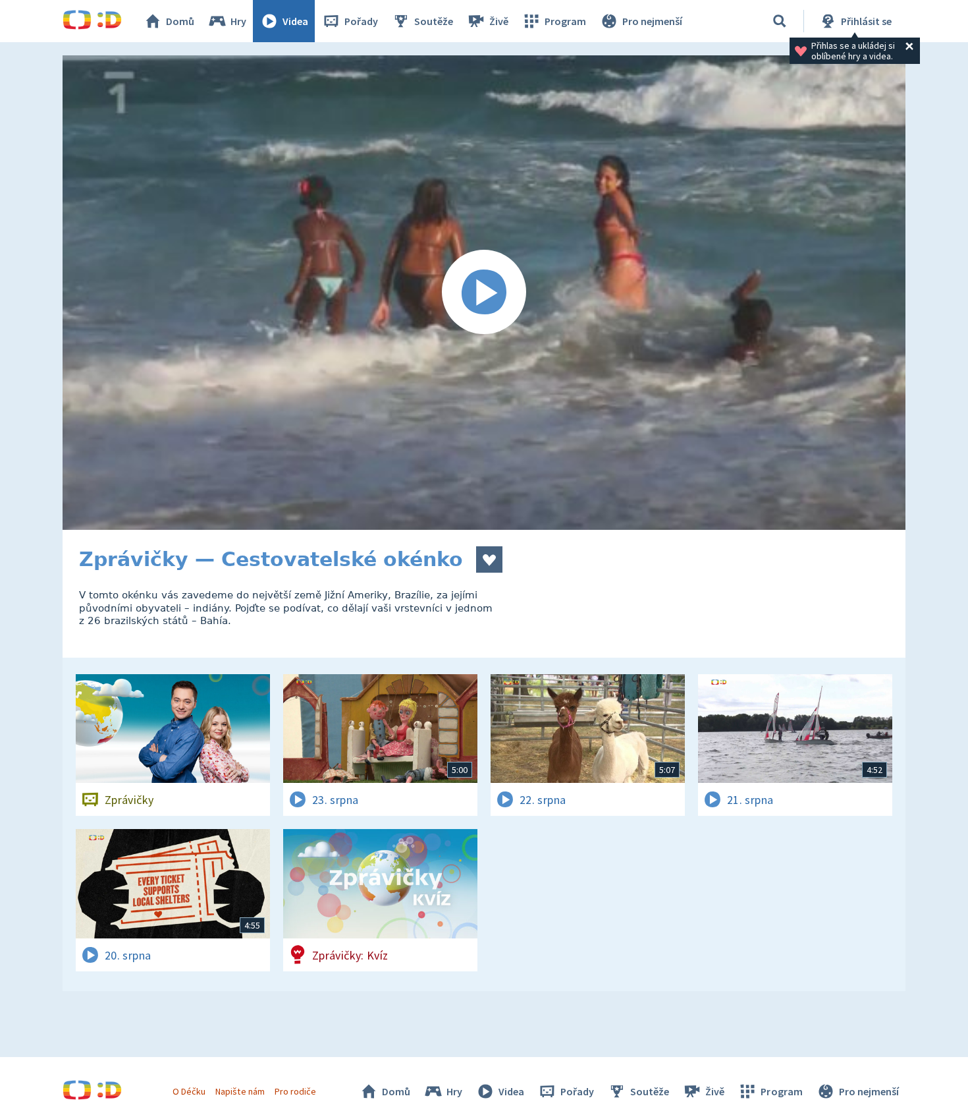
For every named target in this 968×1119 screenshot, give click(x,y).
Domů (180, 21)
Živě (498, 21)
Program (565, 21)
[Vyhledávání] (779, 21)
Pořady (361, 21)
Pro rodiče (295, 1091)
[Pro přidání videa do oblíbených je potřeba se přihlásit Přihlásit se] (489, 559)
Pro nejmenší (652, 21)
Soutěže (433, 21)
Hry (238, 21)
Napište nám (239, 1091)
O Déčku (189, 1091)
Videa (295, 21)
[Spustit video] (484, 292)
